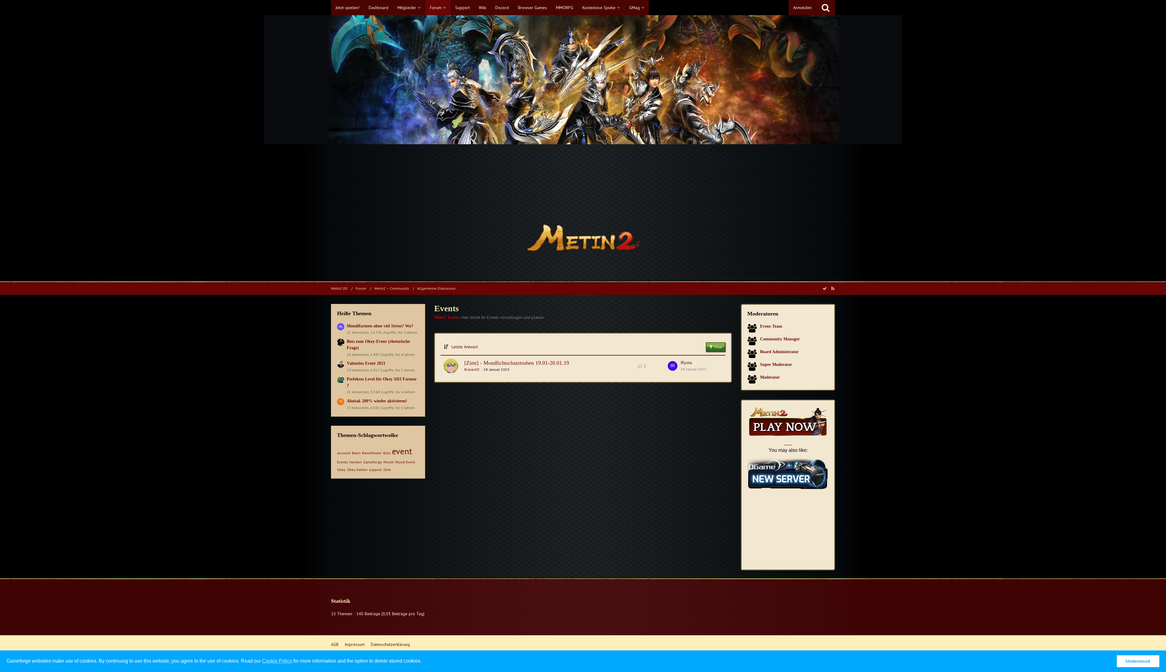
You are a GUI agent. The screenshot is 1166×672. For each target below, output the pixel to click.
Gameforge (372, 462)
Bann (356, 453)
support (375, 469)
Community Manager (780, 339)
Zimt (387, 469)
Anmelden (802, 7)
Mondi (389, 462)
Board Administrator (779, 352)
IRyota (686, 362)
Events (342, 462)
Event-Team (771, 326)
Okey (341, 469)
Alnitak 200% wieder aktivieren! (377, 401)
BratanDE (471, 369)
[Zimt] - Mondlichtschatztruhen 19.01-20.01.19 (516, 363)
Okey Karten (357, 469)
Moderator (770, 377)
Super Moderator (776, 364)
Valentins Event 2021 (366, 363)
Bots (386, 453)
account (343, 453)
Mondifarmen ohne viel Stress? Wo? (380, 326)
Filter (718, 347)
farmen (355, 462)
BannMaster (372, 453)
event (402, 451)
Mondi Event (405, 462)
